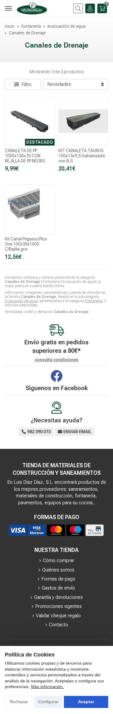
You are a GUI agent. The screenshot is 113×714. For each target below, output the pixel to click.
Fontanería (93, 301)
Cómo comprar (58, 560)
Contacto (58, 625)
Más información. (47, 686)
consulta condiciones (56, 359)
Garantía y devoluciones (58, 597)
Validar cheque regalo (58, 615)
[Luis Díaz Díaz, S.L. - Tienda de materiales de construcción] (32, 8)
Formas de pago (58, 579)
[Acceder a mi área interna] (90, 8)
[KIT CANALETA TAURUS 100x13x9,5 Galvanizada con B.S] (83, 121)
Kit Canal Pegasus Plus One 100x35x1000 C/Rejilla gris (26, 244)
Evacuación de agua (21, 301)
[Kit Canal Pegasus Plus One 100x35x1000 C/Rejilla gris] (30, 209)
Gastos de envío (58, 588)
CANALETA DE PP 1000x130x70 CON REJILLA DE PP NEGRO (25, 155)
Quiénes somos (58, 570)
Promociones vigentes (58, 606)
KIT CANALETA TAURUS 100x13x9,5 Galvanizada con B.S (81, 155)
